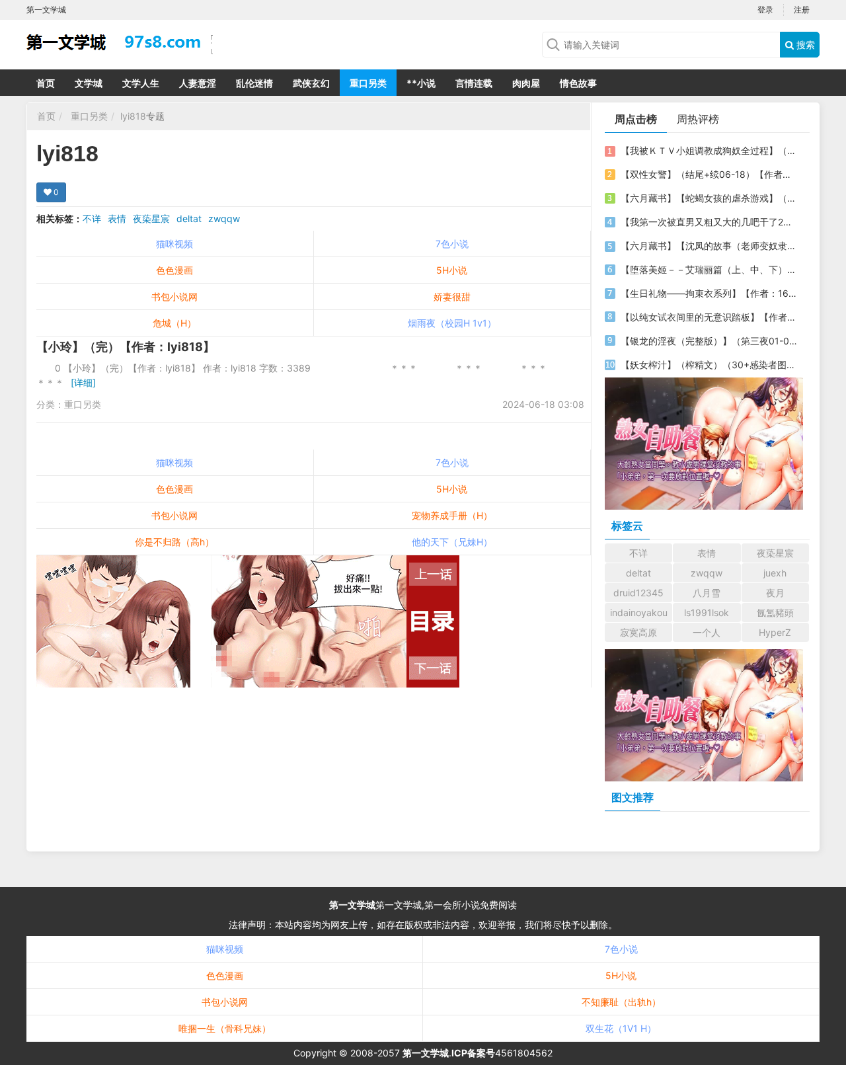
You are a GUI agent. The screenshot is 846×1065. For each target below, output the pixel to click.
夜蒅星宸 (151, 218)
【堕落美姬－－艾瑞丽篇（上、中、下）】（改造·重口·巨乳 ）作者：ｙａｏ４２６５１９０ (709, 269)
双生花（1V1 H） (621, 1028)
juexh (775, 572)
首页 (45, 83)
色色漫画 (174, 270)
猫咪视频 (174, 243)
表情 (117, 218)
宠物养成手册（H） (452, 515)
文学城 (88, 83)
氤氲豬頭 (775, 612)
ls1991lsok (706, 612)
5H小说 (451, 270)
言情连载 (473, 83)
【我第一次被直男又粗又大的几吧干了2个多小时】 (709, 221)
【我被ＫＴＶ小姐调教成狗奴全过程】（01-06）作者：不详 (709, 150)
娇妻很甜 (452, 296)
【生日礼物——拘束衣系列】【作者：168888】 (709, 293)
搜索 (804, 44)
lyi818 (133, 116)
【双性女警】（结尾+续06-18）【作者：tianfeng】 (709, 174)
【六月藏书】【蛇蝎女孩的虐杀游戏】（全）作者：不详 (709, 198)
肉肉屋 (526, 83)
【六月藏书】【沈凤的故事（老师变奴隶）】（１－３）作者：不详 (709, 245)
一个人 (706, 632)
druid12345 (638, 592)
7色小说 (452, 243)
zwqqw (224, 218)
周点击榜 (636, 119)
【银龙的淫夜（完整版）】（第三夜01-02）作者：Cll (709, 340)
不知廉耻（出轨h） (621, 1001)
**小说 (421, 83)
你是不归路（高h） (174, 541)
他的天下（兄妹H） (452, 541)
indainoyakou (639, 612)
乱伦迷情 (254, 83)
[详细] (83, 382)
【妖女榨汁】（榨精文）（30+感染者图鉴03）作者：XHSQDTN (709, 364)
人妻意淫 (197, 83)
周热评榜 (698, 119)
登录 (765, 10)
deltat (189, 218)
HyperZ (775, 632)
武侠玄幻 (311, 83)
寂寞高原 (638, 632)
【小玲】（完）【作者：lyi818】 (125, 347)
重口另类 (368, 83)
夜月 (775, 592)
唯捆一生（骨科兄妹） (224, 1028)
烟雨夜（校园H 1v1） (452, 323)
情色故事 (578, 83)
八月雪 (706, 592)
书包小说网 (174, 296)
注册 (802, 10)
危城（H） (174, 323)
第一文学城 (352, 904)
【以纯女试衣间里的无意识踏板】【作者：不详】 (709, 317)
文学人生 (140, 83)
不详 (92, 218)
